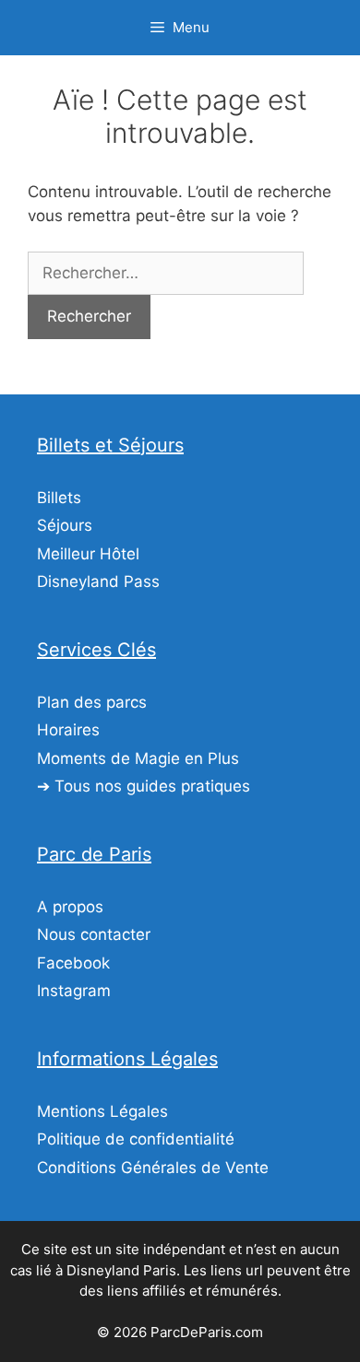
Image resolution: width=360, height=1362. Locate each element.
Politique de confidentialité (135, 1139)
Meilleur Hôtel (88, 554)
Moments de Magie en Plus (138, 758)
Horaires (68, 730)
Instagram (74, 990)
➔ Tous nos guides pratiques (143, 786)
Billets (59, 497)
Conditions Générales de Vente (153, 1167)
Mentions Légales (102, 1111)
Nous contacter (93, 934)
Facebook (73, 963)
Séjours (64, 525)
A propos (70, 907)
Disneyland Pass (98, 581)
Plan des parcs (92, 702)
